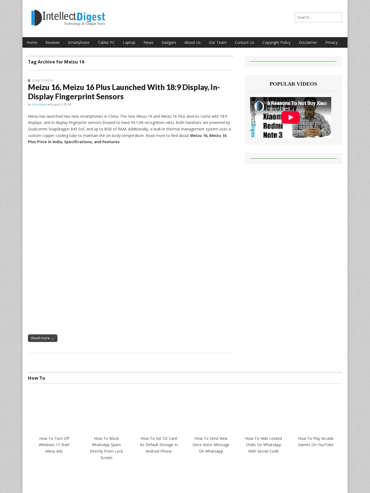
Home (32, 42)
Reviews (53, 42)
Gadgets (169, 42)
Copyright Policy (276, 42)
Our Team (218, 42)
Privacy (331, 42)
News (149, 42)
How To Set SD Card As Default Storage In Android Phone (159, 445)
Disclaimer (308, 42)
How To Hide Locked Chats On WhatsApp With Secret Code (263, 445)
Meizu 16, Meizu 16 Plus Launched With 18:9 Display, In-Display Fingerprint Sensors (124, 91)
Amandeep (39, 104)
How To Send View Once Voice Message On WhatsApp (211, 445)
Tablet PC (106, 42)
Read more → (42, 337)
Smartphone (79, 42)
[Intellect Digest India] (68, 14)
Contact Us (244, 42)
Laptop (129, 42)
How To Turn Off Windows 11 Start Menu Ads (54, 445)
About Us (192, 42)
